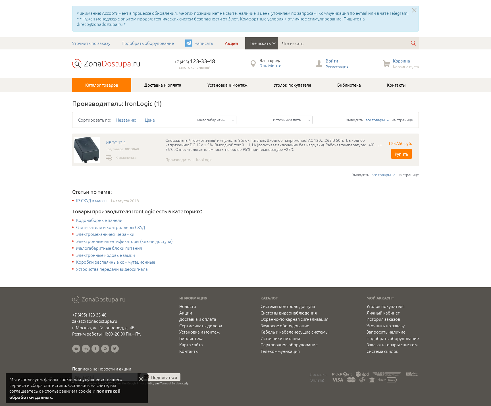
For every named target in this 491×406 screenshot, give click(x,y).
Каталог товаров (101, 85)
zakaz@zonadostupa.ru (94, 321)
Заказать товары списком (392, 344)
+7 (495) (194, 61)
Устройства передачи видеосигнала (112, 269)
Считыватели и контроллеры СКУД (110, 227)
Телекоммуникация (280, 351)
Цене (150, 120)
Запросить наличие (386, 332)
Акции (231, 43)
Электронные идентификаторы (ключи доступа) (124, 241)
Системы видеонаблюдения (289, 313)
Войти (332, 60)
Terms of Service (170, 383)
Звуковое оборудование (285, 325)
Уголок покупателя (292, 85)
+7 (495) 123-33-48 (89, 315)
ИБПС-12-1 (116, 142)
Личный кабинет (383, 313)
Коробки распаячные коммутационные (115, 262)
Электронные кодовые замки (105, 255)
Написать (203, 43)
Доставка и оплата (162, 85)
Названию (126, 120)
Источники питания (280, 338)
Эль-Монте (270, 65)
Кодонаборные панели (99, 220)
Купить (401, 154)
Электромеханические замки (105, 234)
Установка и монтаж (227, 85)
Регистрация (337, 66)
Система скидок (382, 351)
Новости (187, 306)
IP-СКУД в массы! (92, 200)
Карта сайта (191, 344)
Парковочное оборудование (289, 344)
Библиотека (349, 85)
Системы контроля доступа (288, 306)
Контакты (396, 85)
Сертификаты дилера (200, 325)
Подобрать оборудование (148, 43)
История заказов (383, 319)
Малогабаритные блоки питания (109, 248)
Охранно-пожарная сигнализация (294, 319)
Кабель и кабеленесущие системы (294, 332)
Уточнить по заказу (91, 43)
